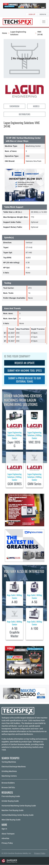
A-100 (34, 628)
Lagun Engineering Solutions (18, 33)
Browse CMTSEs (8, 787)
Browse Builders (8, 783)
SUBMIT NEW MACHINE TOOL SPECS (24, 370)
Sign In (4, 829)
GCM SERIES (15, 483)
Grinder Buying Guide (10, 801)
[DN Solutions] (24, 545)
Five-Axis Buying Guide (11, 796)
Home (4, 33)
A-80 (14, 601)
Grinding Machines (9, 771)
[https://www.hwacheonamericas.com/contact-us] (24, 185)
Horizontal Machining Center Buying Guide (19, 806)
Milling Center (17, 437)
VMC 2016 (34, 442)
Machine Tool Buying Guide (12, 810)
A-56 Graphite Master (14, 632)
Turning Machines (9, 762)
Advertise (5, 838)
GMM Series (34, 483)
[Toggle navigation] (43, 21)
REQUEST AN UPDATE (24, 363)
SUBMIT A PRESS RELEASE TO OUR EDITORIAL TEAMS (24, 379)
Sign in (43, 14)
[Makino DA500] (24, 693)
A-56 (34, 601)
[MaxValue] (24, 662)
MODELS (36, 106)
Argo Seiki (11, 595)
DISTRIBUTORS (24, 114)
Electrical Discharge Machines (14, 767)
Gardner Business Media (20, 744)
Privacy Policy (7, 843)
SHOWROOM (14, 106)
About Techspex (8, 834)
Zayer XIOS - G (14, 444)
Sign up (32, 14)
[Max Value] (24, 5)
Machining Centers (9, 776)
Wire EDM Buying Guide (11, 820)
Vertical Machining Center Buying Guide (17, 815)
